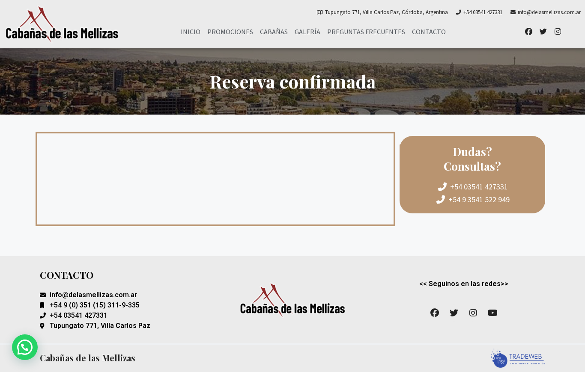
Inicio (190, 31)
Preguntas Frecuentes (366, 31)
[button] (25, 347)
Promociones (230, 31)
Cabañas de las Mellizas (87, 357)
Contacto (429, 31)
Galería (307, 31)
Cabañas (274, 31)
